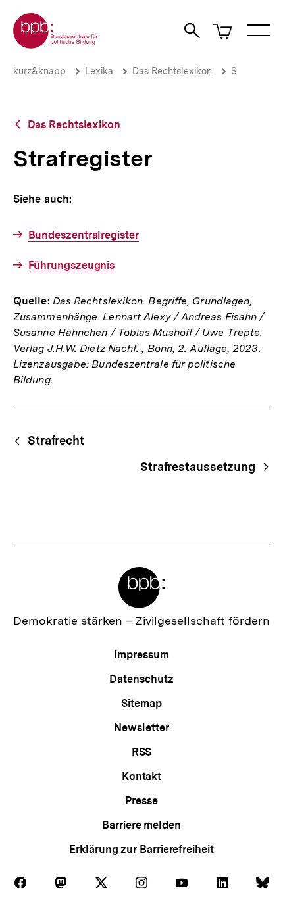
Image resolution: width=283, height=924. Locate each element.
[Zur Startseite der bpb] (56, 44)
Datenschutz (141, 679)
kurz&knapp (39, 71)
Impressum (141, 654)
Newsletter (141, 727)
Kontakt (141, 776)
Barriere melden (141, 825)
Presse (141, 800)
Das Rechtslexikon (172, 71)
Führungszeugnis (71, 265)
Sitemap (141, 703)
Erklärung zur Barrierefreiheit (141, 849)
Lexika (99, 71)
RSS (142, 752)
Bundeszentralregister (83, 235)
